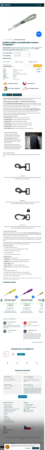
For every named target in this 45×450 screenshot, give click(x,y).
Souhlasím (36, 448)
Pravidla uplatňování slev (9, 422)
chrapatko (27, 408)
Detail (10, 308)
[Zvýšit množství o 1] (31, 65)
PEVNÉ (14, 74)
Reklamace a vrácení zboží (10, 410)
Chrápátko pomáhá (8, 420)
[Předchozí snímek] (1, 300)
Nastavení (28, 448)
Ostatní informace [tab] (17, 94)
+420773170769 (28, 405)
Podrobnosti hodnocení (19, 39)
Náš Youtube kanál (29, 410)
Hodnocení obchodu (22, 370)
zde (33, 446)
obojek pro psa (24, 278)
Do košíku (38, 65)
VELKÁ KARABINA (24, 74)
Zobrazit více (22, 396)
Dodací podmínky (8, 406)
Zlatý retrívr (5, 432)
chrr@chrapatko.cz (29, 404)
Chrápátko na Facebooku (30, 407)
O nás (5, 415)
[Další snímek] (43, 300)
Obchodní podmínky (8, 407)
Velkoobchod (7, 417)
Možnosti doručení (7, 58)
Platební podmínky (8, 404)
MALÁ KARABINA (18, 74)
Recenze (6, 413)
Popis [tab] (4, 94)
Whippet (5, 427)
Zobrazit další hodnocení (37, 342)
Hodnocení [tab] (9, 94)
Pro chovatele (7, 419)
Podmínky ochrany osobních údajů (11, 409)
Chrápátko (35, 61)
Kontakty (6, 416)
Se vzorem (15, 71)
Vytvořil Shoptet (38, 443)
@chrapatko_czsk (29, 411)
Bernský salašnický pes (8, 429)
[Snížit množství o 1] (26, 65)
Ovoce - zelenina (16, 72)
